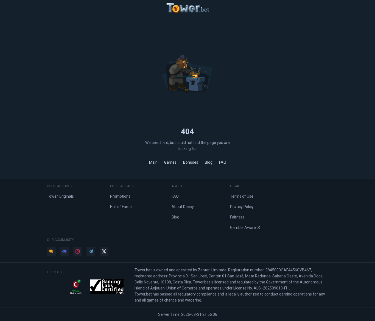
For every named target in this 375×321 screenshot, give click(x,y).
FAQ (222, 162)
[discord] (64, 251)
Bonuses (190, 162)
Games (170, 162)
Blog (208, 162)
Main (153, 162)
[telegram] (90, 251)
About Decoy (183, 206)
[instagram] (77, 251)
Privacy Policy (242, 206)
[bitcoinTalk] (51, 251)
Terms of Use (241, 196)
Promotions (120, 196)
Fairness (237, 217)
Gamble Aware (243, 227)
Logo (187, 7)
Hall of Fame (121, 206)
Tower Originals (60, 196)
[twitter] (104, 251)
